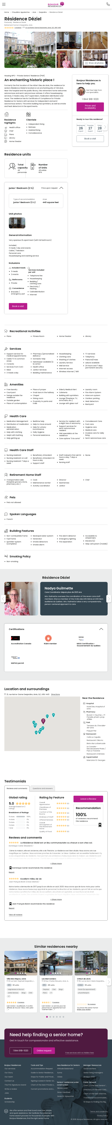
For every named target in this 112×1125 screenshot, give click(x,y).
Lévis (34, 12)
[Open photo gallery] (17, 223)
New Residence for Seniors (68, 1065)
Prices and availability (90, 107)
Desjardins (43, 12)
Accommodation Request (42, 1068)
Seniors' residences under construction (68, 1083)
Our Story (9, 1072)
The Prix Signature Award (15, 1085)
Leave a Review (88, 798)
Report (11, 872)
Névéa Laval (62, 1088)
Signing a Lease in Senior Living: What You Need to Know (43, 1081)
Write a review (11, 1089)
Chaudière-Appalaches (21, 12)
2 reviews (18, 28)
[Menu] (56, 4)
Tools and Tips (37, 1065)
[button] (4, 4)
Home (6, 12)
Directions (55, 694)
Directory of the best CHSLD (96, 1089)
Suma (59, 1072)
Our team (9, 1077)
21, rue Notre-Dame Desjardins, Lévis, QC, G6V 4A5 (43, 28)
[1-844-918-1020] (108, 4)
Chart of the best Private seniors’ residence (43, 1085)
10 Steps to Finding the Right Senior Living (96, 1102)
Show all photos (96, 63)
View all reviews (15, 914)
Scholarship (10, 1102)
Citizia (59, 1077)
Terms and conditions (99, 1111)
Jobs (7, 1093)
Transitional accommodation (96, 1097)
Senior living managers (93, 1072)
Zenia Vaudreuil (63, 1092)
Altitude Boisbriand (65, 1068)
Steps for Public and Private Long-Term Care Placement (43, 1077)
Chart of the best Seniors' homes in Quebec (96, 1085)
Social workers (90, 1068)
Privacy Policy (102, 1115)
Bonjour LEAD (89, 1077)
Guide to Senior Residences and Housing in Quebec (43, 1072)
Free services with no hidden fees (79, 1053)
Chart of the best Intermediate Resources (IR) (96, 1093)
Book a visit (18, 306)
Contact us (9, 1081)
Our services (10, 1068)
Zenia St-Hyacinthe (65, 1096)
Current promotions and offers (43, 1089)
